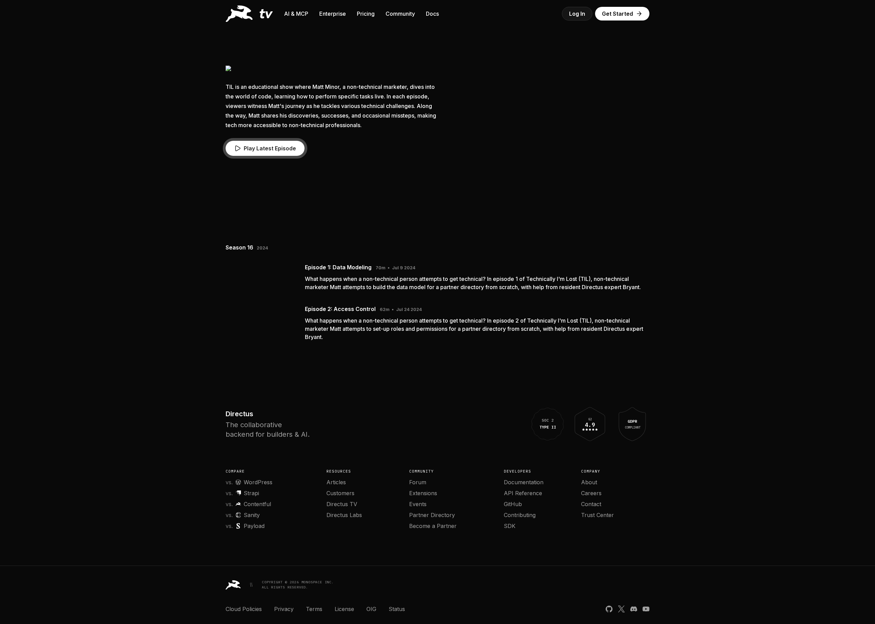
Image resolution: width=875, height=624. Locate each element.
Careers (591, 493)
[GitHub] (609, 609)
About (589, 482)
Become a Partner (433, 526)
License (344, 609)
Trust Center (597, 515)
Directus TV (341, 504)
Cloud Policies (244, 609)
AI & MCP (296, 13)
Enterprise (332, 13)
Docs (432, 13)
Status (397, 609)
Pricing (366, 13)
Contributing (520, 515)
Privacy (284, 609)
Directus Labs (344, 515)
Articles (336, 482)
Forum (417, 482)
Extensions (423, 493)
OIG (371, 609)
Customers (340, 493)
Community (400, 13)
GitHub (513, 504)
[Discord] (633, 609)
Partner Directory (432, 515)
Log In (577, 13)
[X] (621, 609)
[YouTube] (646, 609)
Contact (591, 504)
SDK (509, 526)
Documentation (523, 482)
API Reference (523, 493)
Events (418, 504)
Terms (314, 609)
